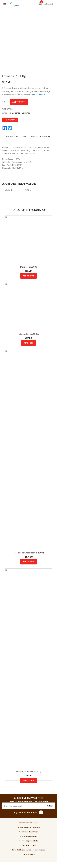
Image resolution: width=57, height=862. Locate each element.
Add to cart (18, 102)
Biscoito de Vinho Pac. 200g (28, 771)
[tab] (11, 138)
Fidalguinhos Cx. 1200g (28, 334)
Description (11, 136)
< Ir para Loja (10, 120)
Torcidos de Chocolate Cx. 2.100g (28, 552)
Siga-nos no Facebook (26, 812)
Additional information (36, 136)
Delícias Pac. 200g (28, 266)
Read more (28, 343)
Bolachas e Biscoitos (21, 113)
